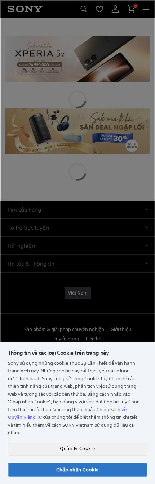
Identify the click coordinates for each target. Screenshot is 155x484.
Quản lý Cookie (77, 448)
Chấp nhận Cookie (77, 469)
